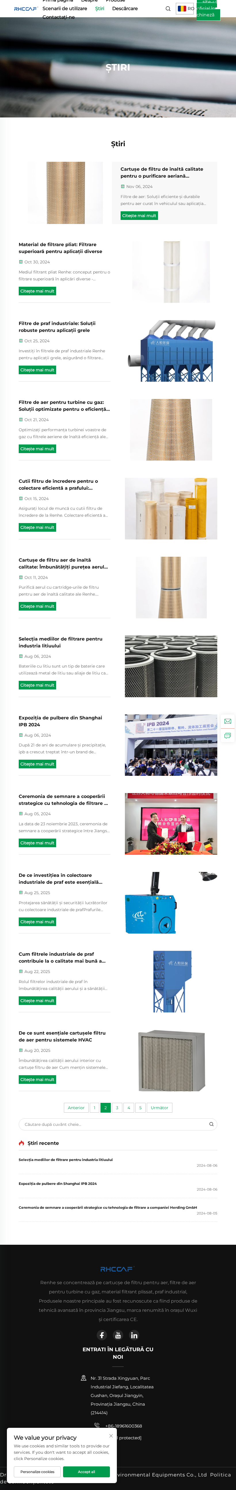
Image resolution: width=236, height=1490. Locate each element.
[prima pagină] (26, 8)
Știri (99, 8)
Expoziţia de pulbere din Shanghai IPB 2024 (60, 721)
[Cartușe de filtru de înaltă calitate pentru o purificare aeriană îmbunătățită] (65, 193)
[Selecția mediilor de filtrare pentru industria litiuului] (171, 666)
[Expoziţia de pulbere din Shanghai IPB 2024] (171, 745)
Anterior (76, 1107)
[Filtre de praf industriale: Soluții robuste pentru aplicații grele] (171, 351)
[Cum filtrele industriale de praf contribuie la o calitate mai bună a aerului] (171, 981)
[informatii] (228, 735)
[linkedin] (134, 1335)
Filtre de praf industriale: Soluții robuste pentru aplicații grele (57, 327)
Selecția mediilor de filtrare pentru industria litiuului (60, 642)
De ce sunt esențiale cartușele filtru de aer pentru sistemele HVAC (62, 1036)
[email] (228, 721)
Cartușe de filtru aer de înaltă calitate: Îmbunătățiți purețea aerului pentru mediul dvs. (64, 564)
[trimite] (211, 1124)
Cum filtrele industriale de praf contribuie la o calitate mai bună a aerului (60, 958)
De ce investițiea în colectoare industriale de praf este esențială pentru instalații (59, 879)
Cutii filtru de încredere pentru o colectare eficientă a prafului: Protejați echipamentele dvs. (58, 485)
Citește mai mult (139, 215)
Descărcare (125, 8)
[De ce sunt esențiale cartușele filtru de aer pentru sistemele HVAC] (171, 1060)
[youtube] (118, 1335)
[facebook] (102, 1335)
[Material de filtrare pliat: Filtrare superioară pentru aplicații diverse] (171, 272)
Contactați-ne (59, 17)
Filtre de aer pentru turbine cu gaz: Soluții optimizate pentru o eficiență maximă (62, 406)
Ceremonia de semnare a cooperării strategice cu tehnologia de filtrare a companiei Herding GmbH (63, 800)
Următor (159, 1107)
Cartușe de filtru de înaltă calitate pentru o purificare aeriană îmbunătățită (162, 173)
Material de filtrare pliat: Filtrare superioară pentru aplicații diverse (60, 248)
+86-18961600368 (123, 1426)
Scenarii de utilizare (65, 8)
